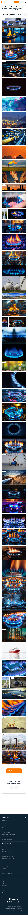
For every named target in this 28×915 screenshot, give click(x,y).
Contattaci (4, 868)
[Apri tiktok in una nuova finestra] (16, 901)
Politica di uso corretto (14, 910)
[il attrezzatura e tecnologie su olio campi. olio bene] (5, 682)
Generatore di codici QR (7, 839)
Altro (3, 892)
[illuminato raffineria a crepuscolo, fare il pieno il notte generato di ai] (14, 635)
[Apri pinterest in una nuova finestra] (14, 901)
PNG (21, 14)
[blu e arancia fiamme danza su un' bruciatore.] (14, 242)
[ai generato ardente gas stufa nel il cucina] (14, 757)
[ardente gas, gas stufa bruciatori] (14, 352)
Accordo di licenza (6, 846)
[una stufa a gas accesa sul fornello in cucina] (18, 682)
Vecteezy (4, 822)
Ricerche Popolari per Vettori (8, 853)
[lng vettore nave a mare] (14, 651)
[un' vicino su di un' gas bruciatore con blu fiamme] (14, 380)
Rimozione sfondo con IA (7, 836)
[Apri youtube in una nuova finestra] (20, 901)
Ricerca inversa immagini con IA (9, 834)
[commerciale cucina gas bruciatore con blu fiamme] (14, 521)
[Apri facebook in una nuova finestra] (7, 901)
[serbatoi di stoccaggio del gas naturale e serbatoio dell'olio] (14, 120)
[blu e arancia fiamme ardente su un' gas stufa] (14, 619)
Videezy (3, 825)
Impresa (4, 827)
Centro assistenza (6, 866)
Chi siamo (4, 871)
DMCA (3, 849)
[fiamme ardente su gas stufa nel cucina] (14, 708)
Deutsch (4, 888)
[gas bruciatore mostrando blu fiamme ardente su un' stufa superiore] (14, 537)
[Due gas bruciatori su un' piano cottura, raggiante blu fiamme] (14, 506)
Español (4, 883)
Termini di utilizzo (9, 910)
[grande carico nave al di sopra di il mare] (14, 725)
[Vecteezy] (2, 2)
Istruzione (4, 829)
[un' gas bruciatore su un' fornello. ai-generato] (14, 69)
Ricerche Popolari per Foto (8, 856)
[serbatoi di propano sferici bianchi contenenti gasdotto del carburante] (14, 284)
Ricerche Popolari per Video (8, 858)
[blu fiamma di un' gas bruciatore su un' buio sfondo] (5, 322)
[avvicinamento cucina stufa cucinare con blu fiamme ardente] (14, 668)
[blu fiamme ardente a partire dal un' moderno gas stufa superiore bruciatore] (14, 52)
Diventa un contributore (7, 873)
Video (13, 14)
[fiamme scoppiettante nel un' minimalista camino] (14, 35)
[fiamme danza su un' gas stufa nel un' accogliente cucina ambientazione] (14, 412)
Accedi (22, 2)
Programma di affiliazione (7, 851)
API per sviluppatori (6, 832)
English (3, 881)
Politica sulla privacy (18, 910)
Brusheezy (4, 820)
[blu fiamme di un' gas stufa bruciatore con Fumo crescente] (14, 602)
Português (4, 885)
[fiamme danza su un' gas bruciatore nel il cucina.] (14, 568)
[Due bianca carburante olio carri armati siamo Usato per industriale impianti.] (14, 742)
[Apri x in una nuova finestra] (18, 901)
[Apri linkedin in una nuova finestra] (11, 901)
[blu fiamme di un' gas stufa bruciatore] (14, 270)
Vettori (6, 14)
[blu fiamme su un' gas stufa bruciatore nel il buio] (14, 492)
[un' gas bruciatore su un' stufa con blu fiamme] (14, 444)
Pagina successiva (14, 771)
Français (4, 890)
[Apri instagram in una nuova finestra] (9, 901)
